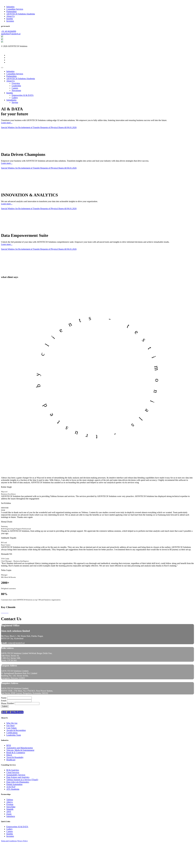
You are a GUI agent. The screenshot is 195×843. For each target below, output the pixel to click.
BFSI (8, 745)
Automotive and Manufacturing (19, 748)
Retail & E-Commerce (15, 752)
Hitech (9, 755)
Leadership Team (13, 735)
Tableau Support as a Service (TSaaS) (22, 779)
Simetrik (9, 809)
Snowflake (10, 807)
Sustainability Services (15, 775)
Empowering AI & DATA (23, 95)
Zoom (8, 814)
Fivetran (9, 804)
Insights (9, 18)
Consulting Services (14, 9)
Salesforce (10, 816)
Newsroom (16, 90)
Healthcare (10, 760)
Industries (10, 7)
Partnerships (11, 11)
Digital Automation (14, 784)
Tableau (9, 799)
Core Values (11, 728)
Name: (4, 698)
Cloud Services (12, 772)
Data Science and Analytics (17, 777)
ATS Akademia (12, 789)
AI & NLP (10, 787)
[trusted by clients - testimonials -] (97, 473)
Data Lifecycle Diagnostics (17, 782)
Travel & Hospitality (14, 757)
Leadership (16, 86)
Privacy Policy (22, 841)
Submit (5, 706)
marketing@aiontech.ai (10, 34)
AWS (8, 811)
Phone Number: (7, 703)
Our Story (10, 725)
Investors (10, 21)
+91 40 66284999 (8, 31)
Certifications (12, 733)
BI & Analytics (12, 770)
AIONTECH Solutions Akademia (20, 14)
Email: (3, 700)
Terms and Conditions (9, 841)
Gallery (9, 829)
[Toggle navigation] (2, 67)
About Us (10, 16)
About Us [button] (10, 81)
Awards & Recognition (16, 730)
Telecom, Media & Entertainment (20, 750)
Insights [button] (9, 93)
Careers (15, 88)
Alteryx (9, 802)
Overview (16, 83)
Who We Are (11, 723)
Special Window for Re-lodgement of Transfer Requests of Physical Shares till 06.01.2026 (39, 127)
